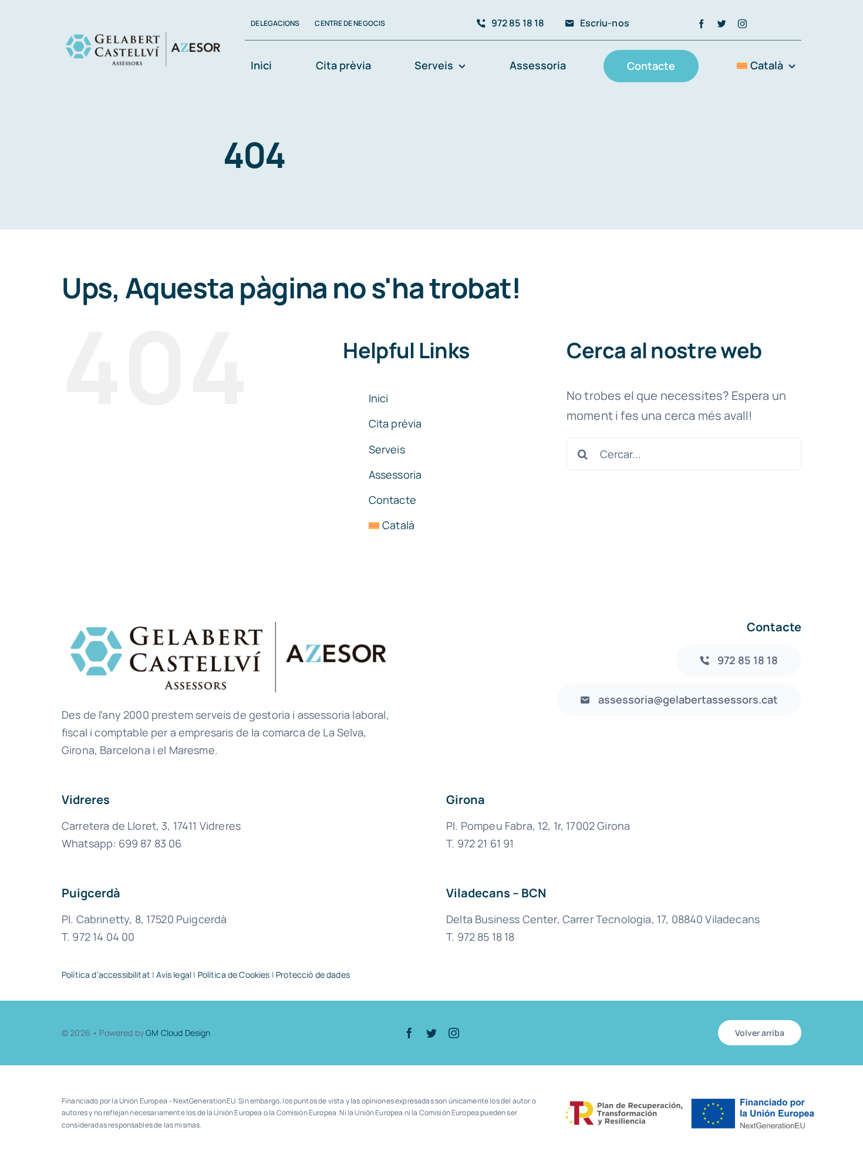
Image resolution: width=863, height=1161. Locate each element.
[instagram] (742, 23)
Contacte (392, 500)
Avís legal (173, 974)
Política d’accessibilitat (106, 974)
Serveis (387, 449)
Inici (379, 398)
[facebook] (701, 23)
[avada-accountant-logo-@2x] (143, 37)
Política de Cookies (234, 974)
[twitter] (721, 23)
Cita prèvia (395, 423)
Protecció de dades (313, 974)
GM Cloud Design (178, 1032)
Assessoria (395, 474)
